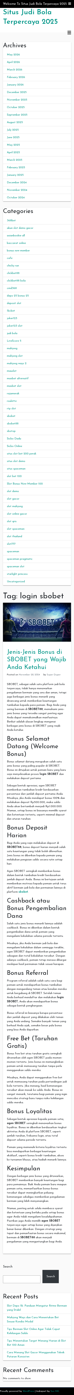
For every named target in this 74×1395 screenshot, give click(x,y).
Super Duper (54, 675)
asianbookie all (16, 235)
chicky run (13, 265)
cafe (9, 258)
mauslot (12, 371)
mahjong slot (15, 355)
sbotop (11, 431)
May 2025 (13, 144)
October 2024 (16, 197)
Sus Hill (55, 1391)
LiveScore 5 (14, 340)
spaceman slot (15, 566)
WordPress (28, 1391)
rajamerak (13, 393)
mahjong (12, 348)
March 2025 (14, 160)
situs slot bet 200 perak (21, 453)
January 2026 (15, 84)
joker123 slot (14, 325)
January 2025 (15, 175)
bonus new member (18, 250)
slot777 (11, 544)
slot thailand (14, 536)
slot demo (13, 491)
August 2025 (15, 122)
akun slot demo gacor (20, 228)
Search (7, 1266)
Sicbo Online (14, 446)
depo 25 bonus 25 (18, 295)
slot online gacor (17, 513)
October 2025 (16, 107)
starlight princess (17, 574)
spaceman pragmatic (20, 559)
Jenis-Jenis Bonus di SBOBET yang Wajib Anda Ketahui (36, 660)
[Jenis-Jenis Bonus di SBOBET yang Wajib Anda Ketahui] (37, 622)
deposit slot (14, 303)
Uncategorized (16, 581)
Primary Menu (69, 33)
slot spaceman (15, 528)
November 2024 (17, 190)
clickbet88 (13, 273)
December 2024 (17, 182)
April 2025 (13, 152)
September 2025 (17, 114)
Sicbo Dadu (14, 438)
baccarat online (16, 243)
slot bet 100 (14, 476)
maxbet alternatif (18, 378)
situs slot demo (16, 461)
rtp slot (11, 408)
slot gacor (13, 498)
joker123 (12, 318)
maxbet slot (14, 386)
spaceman (13, 551)
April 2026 (13, 62)
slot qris (12, 521)
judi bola (12, 333)
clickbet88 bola (16, 280)
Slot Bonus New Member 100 (25, 483)
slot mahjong (15, 506)
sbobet (11, 416)
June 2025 (13, 137)
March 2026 (14, 69)
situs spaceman (16, 468)
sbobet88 (13, 423)
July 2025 (13, 129)
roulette (12, 401)
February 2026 (16, 77)
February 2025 (16, 167)
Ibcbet (11, 310)
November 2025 (17, 99)
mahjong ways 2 (16, 363)
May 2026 (13, 54)
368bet (11, 220)
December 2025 (17, 92)
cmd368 (12, 288)
